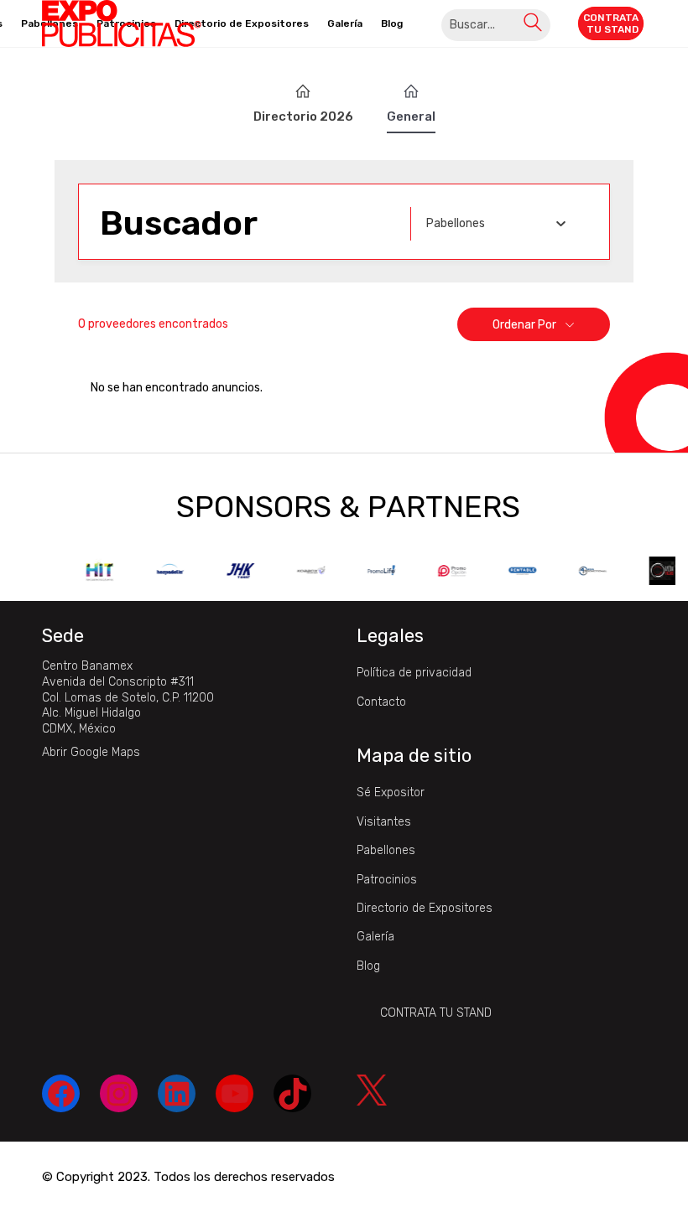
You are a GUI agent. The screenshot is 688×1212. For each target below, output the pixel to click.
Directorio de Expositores (425, 908)
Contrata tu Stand (436, 1013)
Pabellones (386, 850)
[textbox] (455, 223)
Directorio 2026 (303, 116)
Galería (375, 937)
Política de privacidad (414, 673)
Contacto (381, 702)
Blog (368, 966)
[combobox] (496, 224)
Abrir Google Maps (91, 752)
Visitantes (384, 822)
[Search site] (533, 25)
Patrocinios (387, 880)
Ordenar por (524, 325)
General (411, 116)
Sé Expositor (391, 792)
